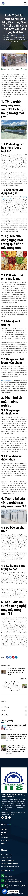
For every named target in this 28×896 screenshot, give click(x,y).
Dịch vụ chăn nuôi (6, 857)
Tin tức (3, 843)
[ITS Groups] (3, 3)
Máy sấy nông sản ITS (7, 380)
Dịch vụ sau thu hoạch (7, 860)
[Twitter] (10, 657)
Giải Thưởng (14, 707)
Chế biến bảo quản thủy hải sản (10, 866)
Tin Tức (20, 35)
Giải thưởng (4, 837)
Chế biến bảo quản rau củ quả (9, 863)
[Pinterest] (13, 657)
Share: (3, 657)
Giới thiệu (4, 829)
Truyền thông (5, 840)
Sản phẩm (4, 832)
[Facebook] (7, 657)
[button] (4, 891)
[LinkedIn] (16, 657)
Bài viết (13, 35)
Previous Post (6, 665)
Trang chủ (5, 35)
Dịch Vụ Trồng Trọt (6, 855)
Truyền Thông (14, 715)
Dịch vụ (3, 835)
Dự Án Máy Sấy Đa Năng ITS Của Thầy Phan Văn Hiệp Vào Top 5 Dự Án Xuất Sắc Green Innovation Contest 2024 (16, 736)
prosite (17, 69)
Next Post (23, 679)
